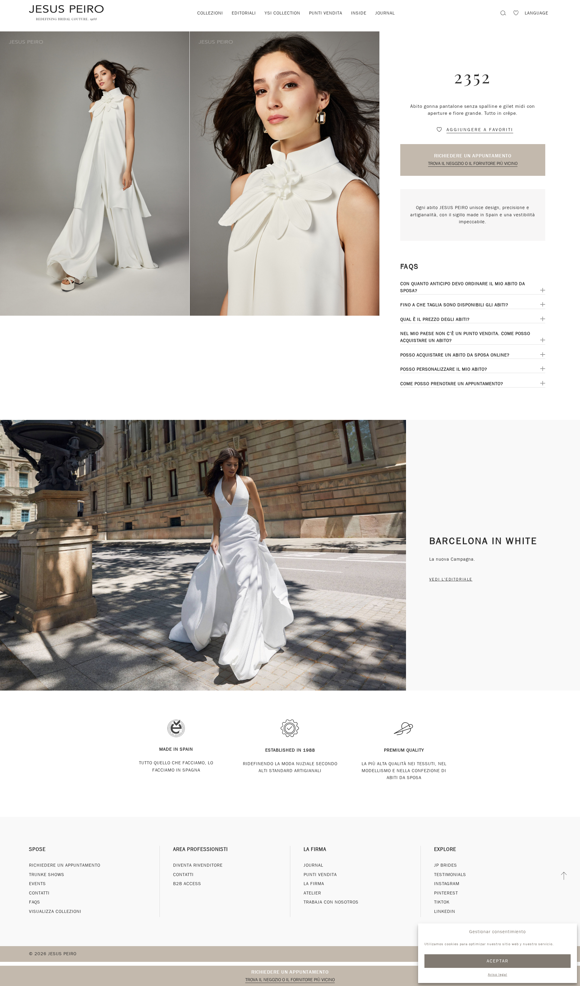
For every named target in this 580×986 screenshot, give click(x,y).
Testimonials (450, 875)
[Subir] (564, 876)
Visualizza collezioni (55, 911)
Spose (37, 849)
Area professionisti (200, 849)
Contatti (39, 893)
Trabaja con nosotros (331, 902)
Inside (358, 13)
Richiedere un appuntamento (472, 156)
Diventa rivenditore (198, 865)
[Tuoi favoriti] (516, 13)
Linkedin (444, 911)
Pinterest (446, 893)
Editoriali (244, 13)
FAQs (34, 902)
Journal (385, 13)
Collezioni (210, 13)
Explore (445, 849)
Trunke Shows (46, 875)
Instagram (446, 884)
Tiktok (442, 902)
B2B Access (187, 884)
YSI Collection (282, 13)
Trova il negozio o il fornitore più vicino (472, 163)
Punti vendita (325, 13)
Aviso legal (497, 974)
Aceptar (498, 961)
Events (37, 884)
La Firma (315, 849)
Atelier (312, 893)
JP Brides (445, 865)
